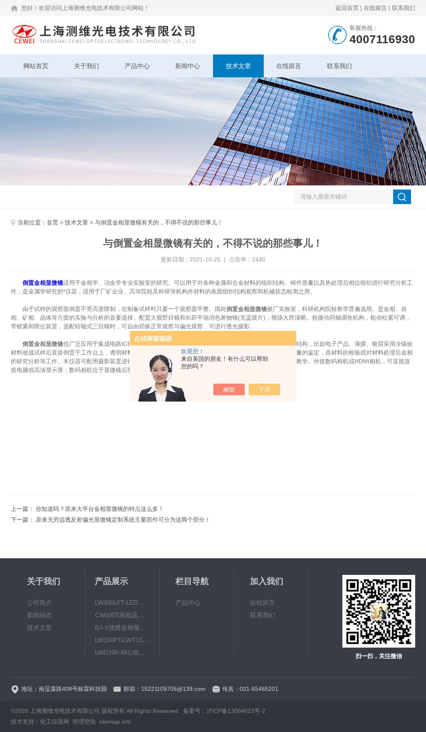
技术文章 (238, 65)
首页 (52, 222)
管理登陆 (84, 721)
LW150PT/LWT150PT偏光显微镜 (122, 639)
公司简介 (39, 602)
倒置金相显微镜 (42, 282)
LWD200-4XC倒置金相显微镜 (122, 652)
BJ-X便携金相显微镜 (122, 627)
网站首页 (35, 65)
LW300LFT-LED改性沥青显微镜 (122, 602)
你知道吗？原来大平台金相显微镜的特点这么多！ (100, 508)
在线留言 (375, 8)
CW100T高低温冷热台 (122, 615)
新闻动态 (39, 615)
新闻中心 (187, 65)
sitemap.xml (115, 721)
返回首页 (347, 8)
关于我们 (86, 65)
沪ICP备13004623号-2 (235, 710)
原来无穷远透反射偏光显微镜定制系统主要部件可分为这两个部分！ (123, 519)
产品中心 (137, 65)
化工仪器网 (54, 721)
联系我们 (403, 8)
